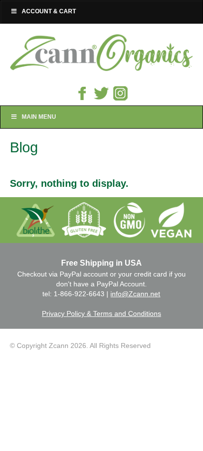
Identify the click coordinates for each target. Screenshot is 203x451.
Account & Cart (49, 11)
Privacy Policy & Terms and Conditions (101, 313)
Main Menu (39, 116)
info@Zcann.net (135, 294)
